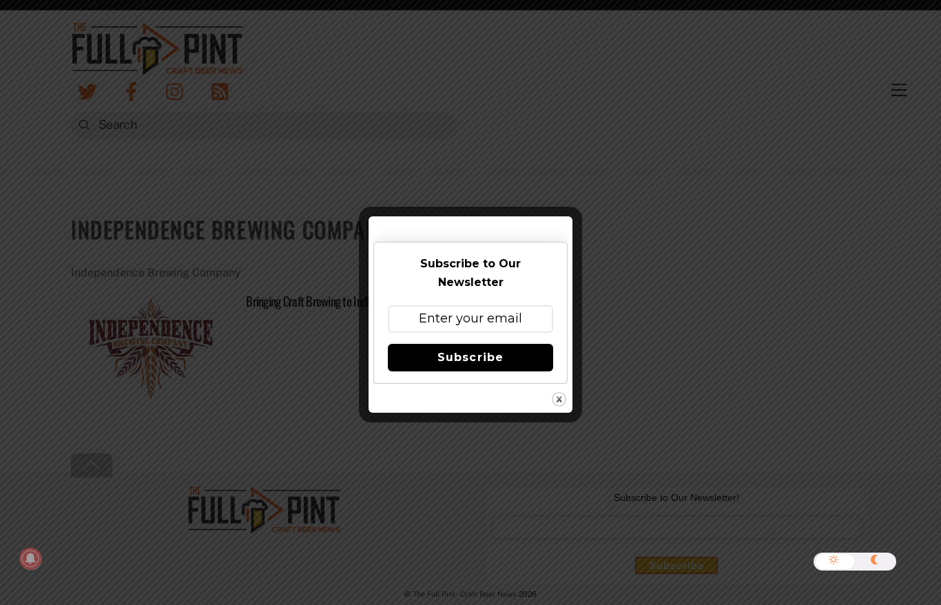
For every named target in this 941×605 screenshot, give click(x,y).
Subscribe (470, 357)
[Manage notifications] (30, 559)
